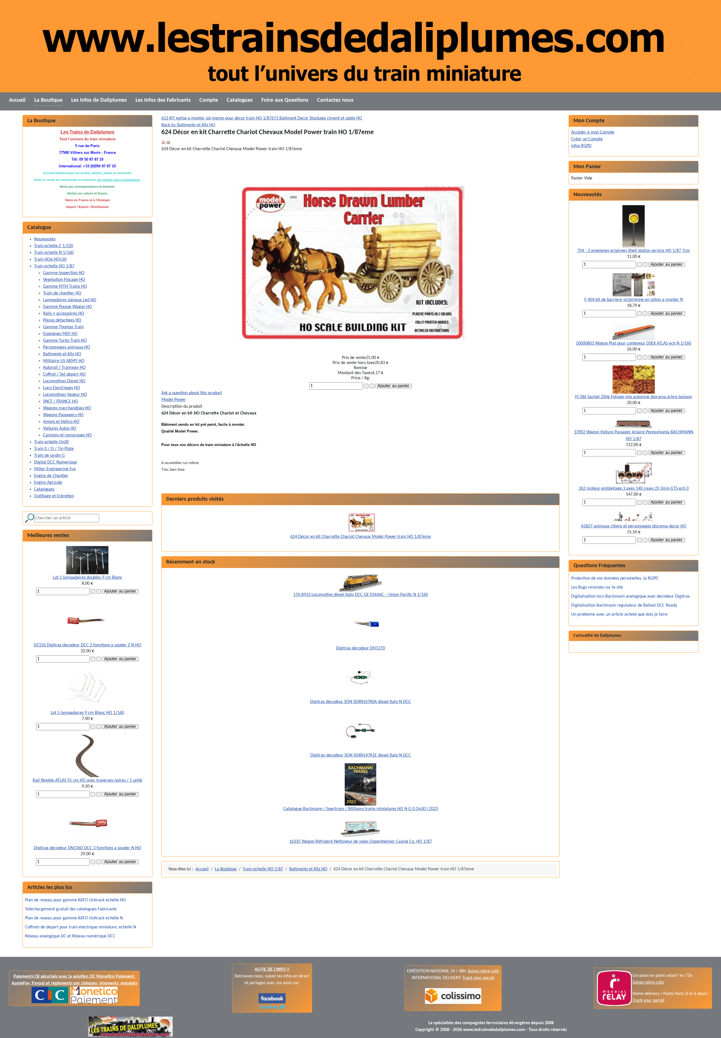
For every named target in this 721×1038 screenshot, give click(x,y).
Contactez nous (335, 100)
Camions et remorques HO (67, 435)
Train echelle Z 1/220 (53, 246)
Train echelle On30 (51, 442)
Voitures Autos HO (59, 428)
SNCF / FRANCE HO (60, 401)
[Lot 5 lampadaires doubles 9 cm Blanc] (87, 560)
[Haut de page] (711, 1027)
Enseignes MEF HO (60, 334)
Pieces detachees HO (62, 320)
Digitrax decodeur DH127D (360, 648)
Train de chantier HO (62, 293)
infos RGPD (581, 146)
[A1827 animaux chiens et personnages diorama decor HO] (634, 516)
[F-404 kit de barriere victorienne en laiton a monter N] (634, 284)
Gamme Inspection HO (63, 273)
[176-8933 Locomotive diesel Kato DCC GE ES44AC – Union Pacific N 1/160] (360, 582)
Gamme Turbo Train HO (65, 340)
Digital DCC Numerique (55, 462)
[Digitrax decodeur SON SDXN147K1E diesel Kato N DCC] (360, 731)
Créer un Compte (587, 139)
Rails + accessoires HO (63, 313)
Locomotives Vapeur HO (65, 394)
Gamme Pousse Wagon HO (67, 307)
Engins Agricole (48, 482)
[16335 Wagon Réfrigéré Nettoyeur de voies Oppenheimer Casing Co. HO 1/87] (360, 827)
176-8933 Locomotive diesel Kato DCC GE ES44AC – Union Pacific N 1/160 (360, 595)
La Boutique (48, 100)
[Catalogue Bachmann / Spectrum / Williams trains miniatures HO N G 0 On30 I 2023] (360, 784)
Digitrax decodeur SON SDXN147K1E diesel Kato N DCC (360, 755)
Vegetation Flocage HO (64, 280)
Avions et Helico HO (61, 422)
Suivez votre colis (483, 971)
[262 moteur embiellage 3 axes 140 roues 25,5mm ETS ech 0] (634, 473)
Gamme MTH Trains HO (65, 286)
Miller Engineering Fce (55, 469)
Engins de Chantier (51, 476)
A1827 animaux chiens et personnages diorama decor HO (633, 526)
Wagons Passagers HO (63, 415)
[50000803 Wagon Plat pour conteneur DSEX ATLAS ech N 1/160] (634, 331)
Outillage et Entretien (54, 496)
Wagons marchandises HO (67, 408)
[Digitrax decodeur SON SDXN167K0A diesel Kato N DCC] (360, 677)
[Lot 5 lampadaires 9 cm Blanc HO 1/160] (87, 688)
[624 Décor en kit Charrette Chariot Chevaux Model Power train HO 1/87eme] (360, 521)
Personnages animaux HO (66, 347)
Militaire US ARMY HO (63, 361)
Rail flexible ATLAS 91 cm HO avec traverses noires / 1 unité (87, 780)
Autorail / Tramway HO (64, 367)
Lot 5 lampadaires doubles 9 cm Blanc (87, 577)
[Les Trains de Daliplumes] (272, 998)
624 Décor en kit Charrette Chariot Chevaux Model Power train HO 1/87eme (360, 536)
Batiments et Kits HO (62, 354)
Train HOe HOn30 (50, 259)
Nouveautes (44, 239)
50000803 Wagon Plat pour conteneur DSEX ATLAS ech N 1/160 (633, 343)
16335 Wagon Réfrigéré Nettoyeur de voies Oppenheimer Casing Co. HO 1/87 (360, 841)
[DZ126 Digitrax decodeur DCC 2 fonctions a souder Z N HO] (87, 620)
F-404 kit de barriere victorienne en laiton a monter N (633, 300)
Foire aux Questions (284, 100)
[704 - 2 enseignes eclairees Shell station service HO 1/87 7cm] (633, 226)
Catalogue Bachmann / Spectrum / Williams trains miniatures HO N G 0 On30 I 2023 (360, 809)
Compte (208, 100)
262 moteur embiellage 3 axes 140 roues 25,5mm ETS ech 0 (634, 488)
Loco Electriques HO (61, 388)
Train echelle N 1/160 (54, 252)
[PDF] (163, 142)
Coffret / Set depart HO (64, 374)
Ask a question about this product (191, 393)
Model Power (173, 400)
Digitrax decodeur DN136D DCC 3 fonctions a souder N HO (87, 848)
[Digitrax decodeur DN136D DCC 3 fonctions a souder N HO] (87, 823)
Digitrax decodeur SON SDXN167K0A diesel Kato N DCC (360, 702)
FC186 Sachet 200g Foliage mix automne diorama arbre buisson (633, 397)
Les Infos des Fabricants (163, 100)
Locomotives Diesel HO (64, 381)
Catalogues (240, 100)
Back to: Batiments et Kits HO (188, 125)
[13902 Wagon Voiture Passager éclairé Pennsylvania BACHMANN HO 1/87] (634, 424)
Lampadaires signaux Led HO (69, 300)
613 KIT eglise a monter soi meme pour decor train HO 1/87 (216, 118)
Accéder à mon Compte (592, 132)
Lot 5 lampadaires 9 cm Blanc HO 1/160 (87, 713)
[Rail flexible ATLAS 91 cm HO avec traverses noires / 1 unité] (87, 756)
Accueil (17, 100)
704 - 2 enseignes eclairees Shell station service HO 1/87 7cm (633, 251)
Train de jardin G (49, 455)
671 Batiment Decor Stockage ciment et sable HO (317, 118)
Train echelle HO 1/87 (54, 266)
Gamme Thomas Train (63, 327)
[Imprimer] (168, 142)
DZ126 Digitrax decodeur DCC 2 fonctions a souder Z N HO (87, 645)
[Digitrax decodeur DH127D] (360, 624)
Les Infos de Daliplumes (99, 100)
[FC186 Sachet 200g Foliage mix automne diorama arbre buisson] (634, 379)
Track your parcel (648, 1000)
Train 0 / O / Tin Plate (54, 449)
